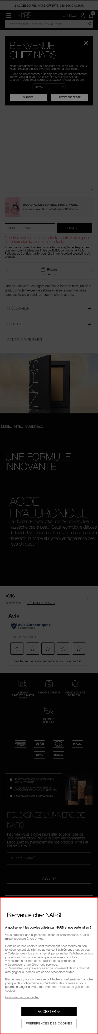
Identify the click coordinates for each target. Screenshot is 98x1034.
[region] (49, 965)
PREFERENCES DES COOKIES (49, 1023)
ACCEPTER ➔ (49, 1011)
